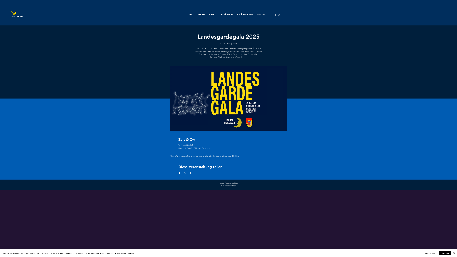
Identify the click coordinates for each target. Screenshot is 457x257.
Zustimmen (445, 253)
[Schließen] (454, 253)
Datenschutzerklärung (125, 253)
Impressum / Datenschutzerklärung (228, 183)
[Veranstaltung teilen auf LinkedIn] (191, 173)
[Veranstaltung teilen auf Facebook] (179, 173)
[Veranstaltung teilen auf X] (185, 173)
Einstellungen (430, 253)
